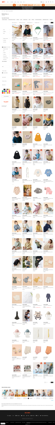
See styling (3, 15)
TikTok (28, 415)
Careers (54, 422)
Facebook (18, 415)
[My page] (46, 2)
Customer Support (3, 422)
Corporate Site (50, 422)
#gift (21, 19)
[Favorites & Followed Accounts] (48, 2)
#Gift (29, 19)
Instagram (9, 415)
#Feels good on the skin (12, 19)
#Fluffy (33, 19)
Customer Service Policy (18, 422)
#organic (51, 19)
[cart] (50, 2)
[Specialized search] (52, 2)
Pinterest (33, 415)
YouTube (23, 415)
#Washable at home (45, 19)
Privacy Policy (23, 422)
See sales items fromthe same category (4, 106)
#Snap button (25, 19)
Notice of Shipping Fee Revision (27, 8)
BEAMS (27, 412)
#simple (18, 19)
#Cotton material (4, 19)
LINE (37, 415)
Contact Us (7, 422)
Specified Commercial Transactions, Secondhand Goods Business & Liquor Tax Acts (36, 422)
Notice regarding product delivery (27, 7)
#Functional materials (38, 19)
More (52, 400)
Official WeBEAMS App (45, 415)
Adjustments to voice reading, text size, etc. (27, 418)
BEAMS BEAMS (3, 2)
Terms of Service (12, 422)
